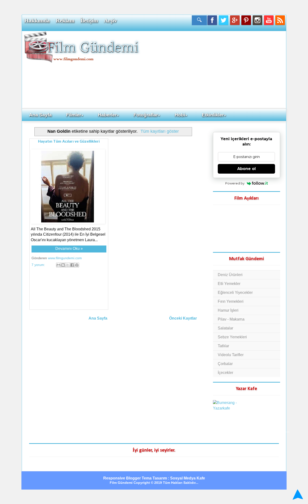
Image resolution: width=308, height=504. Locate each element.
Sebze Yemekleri (232, 337)
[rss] (280, 20)
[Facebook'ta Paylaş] (72, 265)
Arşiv (110, 20)
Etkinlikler (214, 114)
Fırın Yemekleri (231, 301)
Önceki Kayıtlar (183, 318)
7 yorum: (39, 265)
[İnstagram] (257, 20)
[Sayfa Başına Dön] (297, 494)
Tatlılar (223, 346)
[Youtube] (269, 20)
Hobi (181, 114)
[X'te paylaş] (67, 265)
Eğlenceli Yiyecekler (235, 292)
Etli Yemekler (229, 284)
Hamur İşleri (228, 310)
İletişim (89, 20)
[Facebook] (212, 20)
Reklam (65, 20)
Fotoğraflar (147, 114)
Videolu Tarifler (231, 355)
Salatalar (225, 328)
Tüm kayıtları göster (160, 131)
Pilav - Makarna (231, 319)
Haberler (108, 114)
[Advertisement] (213, 69)
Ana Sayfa (40, 114)
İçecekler (225, 373)
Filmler (74, 114)
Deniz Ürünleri (230, 275)
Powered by (234, 183)
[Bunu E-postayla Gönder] (58, 265)
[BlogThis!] (63, 265)
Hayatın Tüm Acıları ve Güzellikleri (69, 141)
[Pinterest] (246, 20)
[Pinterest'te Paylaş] (76, 265)
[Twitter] (223, 20)
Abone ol (246, 168)
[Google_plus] (235, 20)
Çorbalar (225, 364)
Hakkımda (37, 20)
